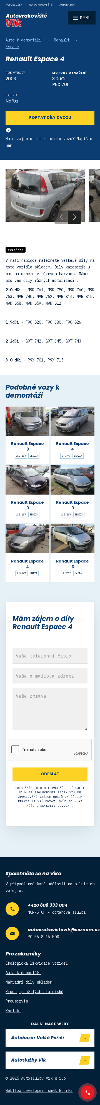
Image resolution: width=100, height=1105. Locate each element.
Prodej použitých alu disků (34, 991)
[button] (74, 217)
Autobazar (66, 4)
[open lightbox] (45, 195)
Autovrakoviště (40, 4)
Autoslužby (14, 4)
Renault (61, 40)
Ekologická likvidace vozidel (37, 963)
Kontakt (13, 1010)
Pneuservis (17, 1001)
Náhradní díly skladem (29, 982)
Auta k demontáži (23, 40)
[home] (50, 20)
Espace (12, 46)
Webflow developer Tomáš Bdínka (39, 1090)
